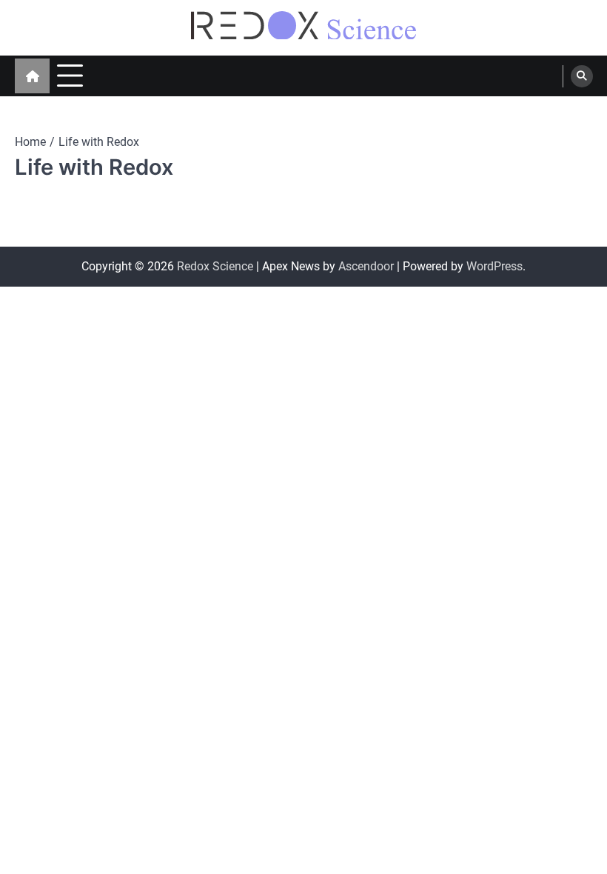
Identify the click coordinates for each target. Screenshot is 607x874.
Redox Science (215, 266)
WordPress (494, 266)
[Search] (582, 76)
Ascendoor (366, 266)
